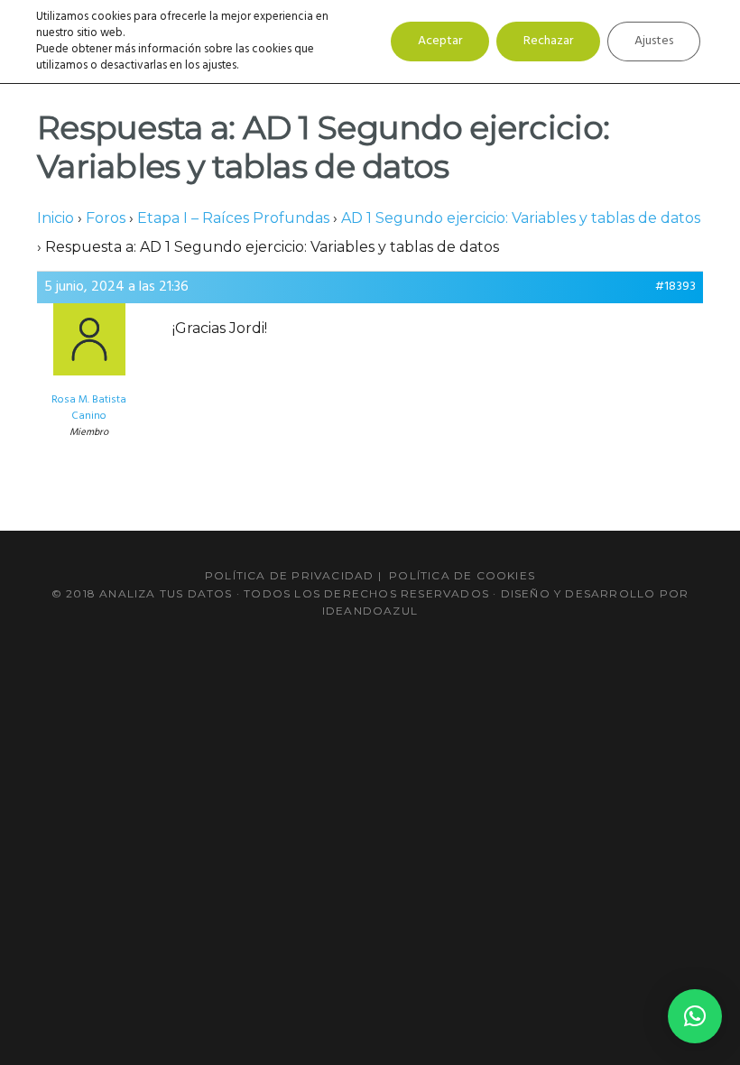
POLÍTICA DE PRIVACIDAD (289, 575)
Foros (105, 218)
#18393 (675, 287)
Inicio (55, 218)
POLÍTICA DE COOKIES (462, 575)
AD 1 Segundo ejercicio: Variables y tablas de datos (520, 218)
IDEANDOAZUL (370, 610)
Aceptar (440, 41)
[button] (695, 1016)
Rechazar (548, 41)
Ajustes (653, 41)
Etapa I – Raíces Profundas (233, 218)
